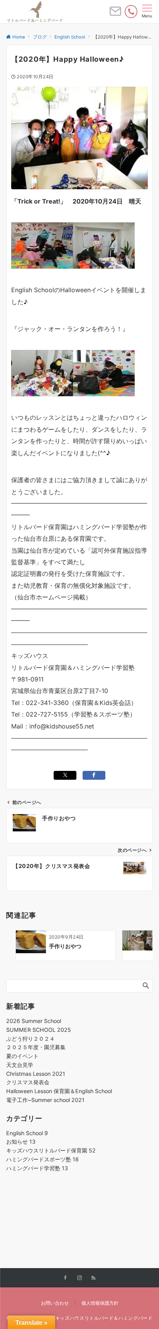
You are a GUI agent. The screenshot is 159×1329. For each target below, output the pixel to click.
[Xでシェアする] (65, 775)
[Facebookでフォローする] (65, 1278)
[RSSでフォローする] (93, 1278)
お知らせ (21, 1141)
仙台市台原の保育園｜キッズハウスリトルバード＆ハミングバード (79, 1318)
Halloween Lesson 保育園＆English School (59, 1091)
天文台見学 (19, 1065)
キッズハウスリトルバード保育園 (51, 1150)
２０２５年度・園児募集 (36, 1047)
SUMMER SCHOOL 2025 (38, 1029)
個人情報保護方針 (99, 1303)
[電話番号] (131, 11)
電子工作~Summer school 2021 (45, 1100)
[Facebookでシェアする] (94, 775)
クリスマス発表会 (27, 1082)
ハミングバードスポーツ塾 (42, 1159)
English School (27, 1133)
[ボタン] (115, 14)
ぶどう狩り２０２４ (30, 1038)
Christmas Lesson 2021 (35, 1073)
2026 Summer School (33, 1021)
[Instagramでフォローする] (79, 1278)
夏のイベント (22, 1056)
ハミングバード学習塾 (37, 1168)
